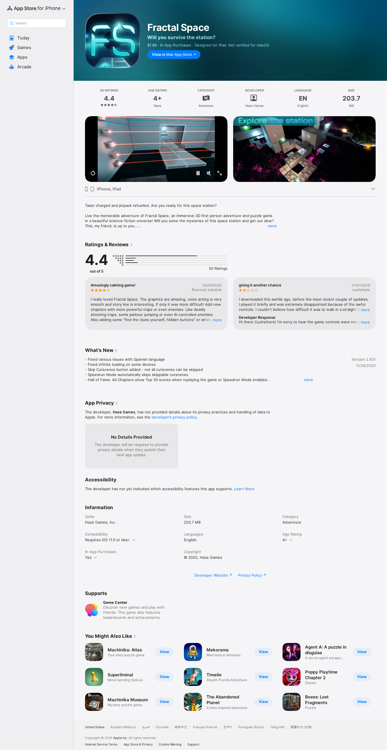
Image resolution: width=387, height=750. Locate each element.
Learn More (244, 488)
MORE (217, 320)
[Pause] (198, 174)
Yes (88, 557)
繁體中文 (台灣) (301, 727)
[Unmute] (208, 174)
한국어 (228, 727)
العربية (146, 727)
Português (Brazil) (251, 727)
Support (193, 744)
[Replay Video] (92, 174)
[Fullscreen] (219, 174)
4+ (284, 539)
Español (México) (123, 727)
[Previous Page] (79, 149)
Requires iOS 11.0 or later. (107, 539)
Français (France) (205, 727)
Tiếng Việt (277, 727)
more (272, 226)
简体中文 (181, 727)
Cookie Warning (170, 744)
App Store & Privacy (138, 744)
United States (95, 727)
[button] (36, 38)
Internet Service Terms (101, 744)
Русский (162, 727)
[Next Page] (381, 149)
